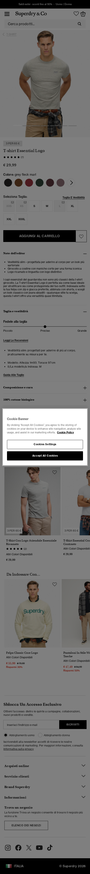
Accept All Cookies (45, 455)
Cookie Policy (65, 432)
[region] (45, 437)
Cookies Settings (45, 444)
